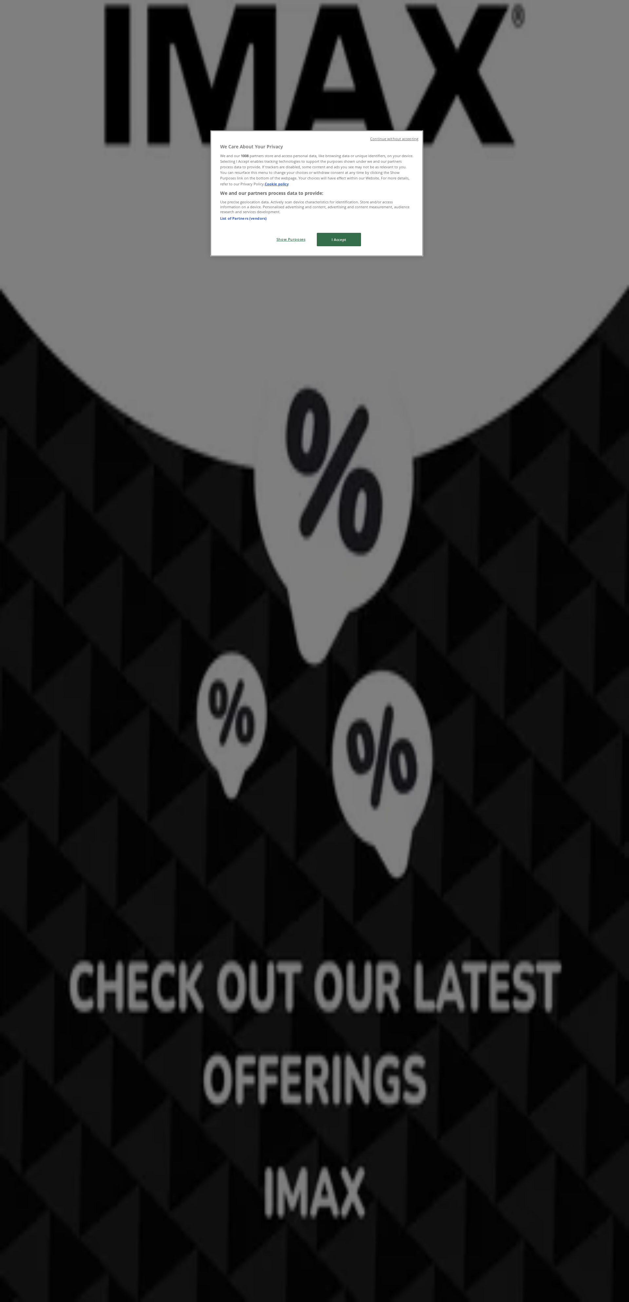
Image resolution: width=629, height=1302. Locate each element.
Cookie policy (277, 183)
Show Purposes (290, 239)
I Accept (339, 239)
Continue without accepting (394, 139)
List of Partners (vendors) (243, 218)
